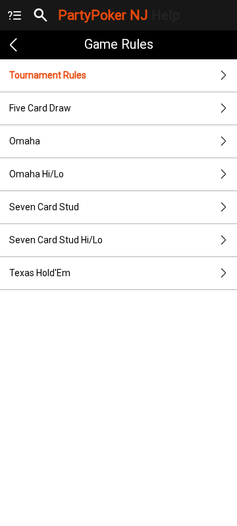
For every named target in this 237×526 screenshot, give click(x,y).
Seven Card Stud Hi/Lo (56, 240)
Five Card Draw (40, 108)
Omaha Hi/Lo (36, 174)
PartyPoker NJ (119, 15)
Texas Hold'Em (39, 273)
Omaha (24, 141)
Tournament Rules (47, 75)
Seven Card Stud (44, 207)
